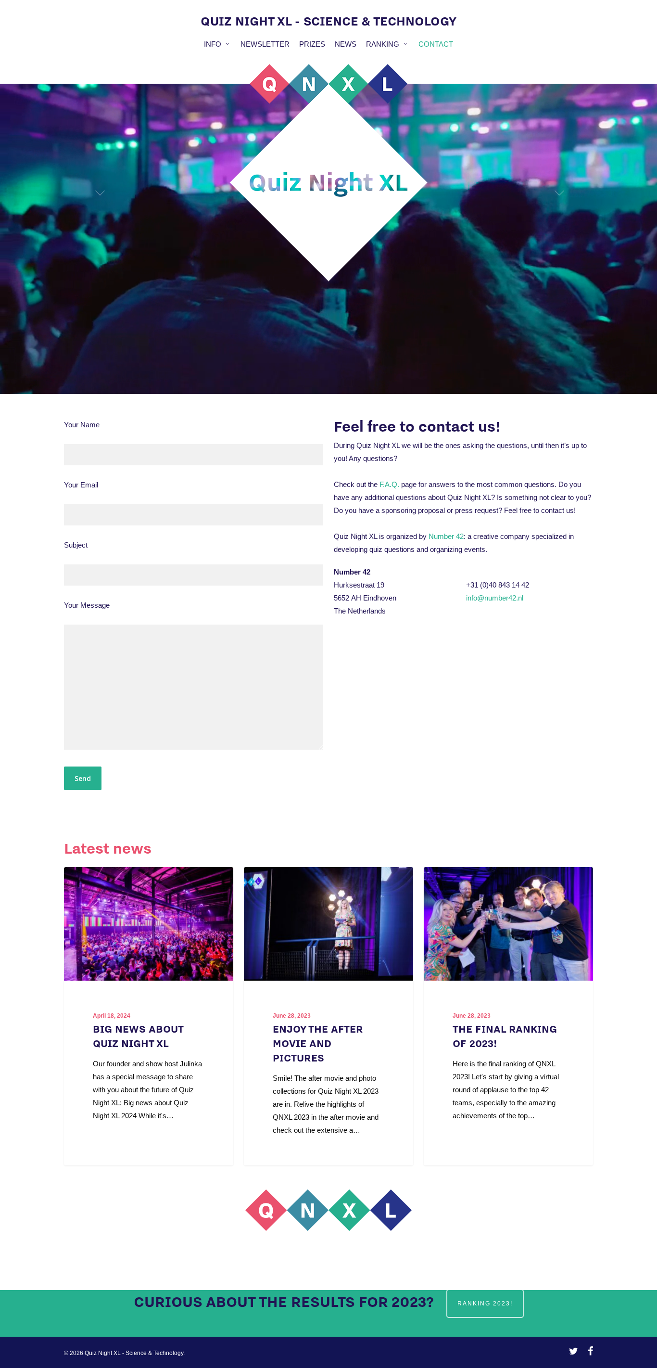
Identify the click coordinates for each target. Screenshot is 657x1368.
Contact (435, 44)
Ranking (382, 44)
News (345, 44)
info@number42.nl (494, 598)
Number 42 (446, 536)
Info (212, 44)
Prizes (312, 44)
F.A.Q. (389, 484)
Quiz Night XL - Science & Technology (328, 20)
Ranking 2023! (485, 1303)
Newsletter (265, 44)
